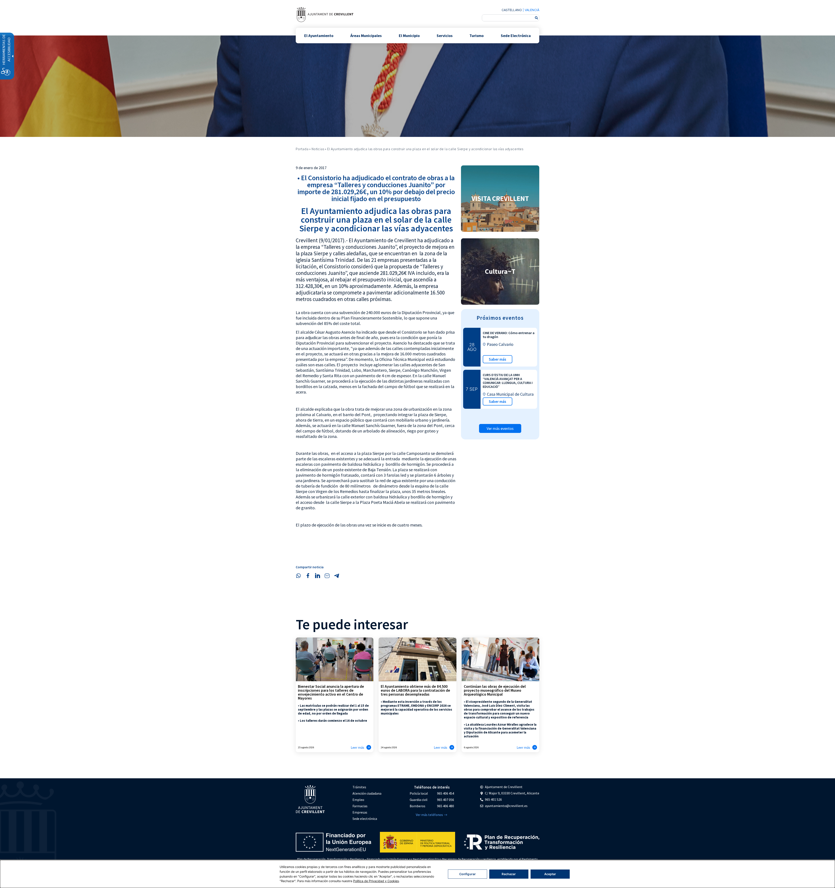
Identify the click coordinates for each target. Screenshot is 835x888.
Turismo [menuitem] (476, 35)
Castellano (512, 10)
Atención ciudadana (366, 793)
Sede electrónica (364, 818)
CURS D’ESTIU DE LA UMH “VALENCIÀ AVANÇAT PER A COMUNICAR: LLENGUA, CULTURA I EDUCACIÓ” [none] (508, 381)
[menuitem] (367, 787)
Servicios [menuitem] (445, 35)
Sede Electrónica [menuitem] (516, 35)
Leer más (357, 747)
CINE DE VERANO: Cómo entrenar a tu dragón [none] (508, 335)
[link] (325, 14)
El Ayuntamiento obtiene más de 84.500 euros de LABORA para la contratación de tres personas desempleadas (415, 690)
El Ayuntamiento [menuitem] (318, 35)
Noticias (318, 149)
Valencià (532, 10)
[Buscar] (536, 18)
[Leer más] (368, 747)
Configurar (467, 874)
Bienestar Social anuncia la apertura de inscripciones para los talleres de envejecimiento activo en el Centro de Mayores (331, 692)
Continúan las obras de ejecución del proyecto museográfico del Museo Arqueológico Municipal (495, 690)
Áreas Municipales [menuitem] (366, 35)
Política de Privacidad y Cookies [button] (376, 881)
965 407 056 (445, 799)
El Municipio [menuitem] (409, 35)
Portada (302, 149)
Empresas (359, 812)
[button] (298, 575)
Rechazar (509, 874)
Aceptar (550, 874)
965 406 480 (445, 806)
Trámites (359, 787)
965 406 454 (445, 793)
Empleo (358, 799)
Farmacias (359, 806)
